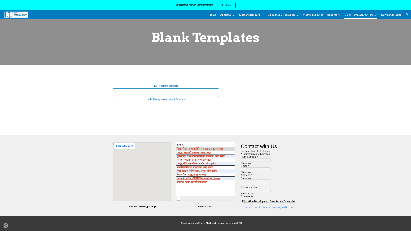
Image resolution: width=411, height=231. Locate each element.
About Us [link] (226, 14)
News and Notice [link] (391, 14)
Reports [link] (332, 14)
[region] (205, 5)
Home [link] (212, 14)
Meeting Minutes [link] (313, 14)
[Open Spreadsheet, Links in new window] (229, 146)
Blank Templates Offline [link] (359, 14)
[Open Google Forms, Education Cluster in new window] (292, 146)
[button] (407, 15)
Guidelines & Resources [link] (281, 14)
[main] (205, 37)
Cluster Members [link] (249, 14)
